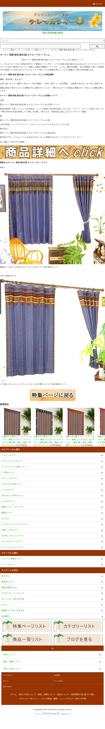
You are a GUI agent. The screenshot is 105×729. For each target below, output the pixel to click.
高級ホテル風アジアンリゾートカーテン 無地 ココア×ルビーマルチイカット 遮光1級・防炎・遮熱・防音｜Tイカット (80, 440)
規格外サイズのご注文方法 (12, 610)
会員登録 (57, 675)
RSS (77, 699)
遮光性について (8, 582)
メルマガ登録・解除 (48, 699)
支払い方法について (27, 694)
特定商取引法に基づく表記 (82, 694)
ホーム (13, 694)
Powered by (39, 714)
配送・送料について (46, 694)
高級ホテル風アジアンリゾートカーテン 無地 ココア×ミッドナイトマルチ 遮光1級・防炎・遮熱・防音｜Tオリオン (16, 440)
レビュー (5, 605)
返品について (63, 694)
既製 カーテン (41, 50)
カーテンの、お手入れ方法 (12, 599)
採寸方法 (5, 576)
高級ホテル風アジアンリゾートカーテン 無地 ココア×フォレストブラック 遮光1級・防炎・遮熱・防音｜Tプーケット (48, 440)
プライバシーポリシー (28, 699)
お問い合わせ (7, 686)
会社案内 (5, 616)
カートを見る (58, 681)
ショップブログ (66, 699)
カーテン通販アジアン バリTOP (16, 50)
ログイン (6, 681)
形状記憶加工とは (9, 587)
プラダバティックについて (12, 593)
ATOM (83, 699)
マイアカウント (8, 675)
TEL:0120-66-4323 (52, 32)
